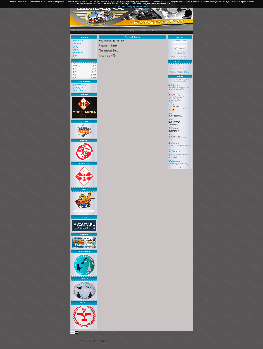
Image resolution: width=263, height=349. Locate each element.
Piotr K (75, 70)
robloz (75, 64)
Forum (75, 46)
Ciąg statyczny (78, 87)
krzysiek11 (76, 67)
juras (74, 74)
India (74, 68)
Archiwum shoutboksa (179, 168)
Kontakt (75, 54)
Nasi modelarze (78, 52)
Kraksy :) (76, 51)
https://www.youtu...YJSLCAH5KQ (174, 123)
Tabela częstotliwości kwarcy (108, 50)
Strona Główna (78, 40)
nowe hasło (183, 58)
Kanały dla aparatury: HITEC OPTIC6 (111, 40)
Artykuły (75, 48)
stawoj (170, 119)
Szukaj (75, 55)
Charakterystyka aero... (81, 90)
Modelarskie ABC (78, 84)
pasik (75, 76)
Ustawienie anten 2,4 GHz (107, 55)
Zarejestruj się (180, 53)
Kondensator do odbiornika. (108, 45)
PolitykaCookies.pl (178, 4)
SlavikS (75, 65)
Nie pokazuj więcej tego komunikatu (131, 6)
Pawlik (186, 72)
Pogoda (75, 57)
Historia (75, 42)
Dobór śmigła (77, 89)
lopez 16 (75, 71)
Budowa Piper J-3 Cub (80, 86)
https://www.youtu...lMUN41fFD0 (174, 130)
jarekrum (171, 93)
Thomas (75, 73)
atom (74, 77)
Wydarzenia (77, 43)
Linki (74, 45)
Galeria (75, 49)
